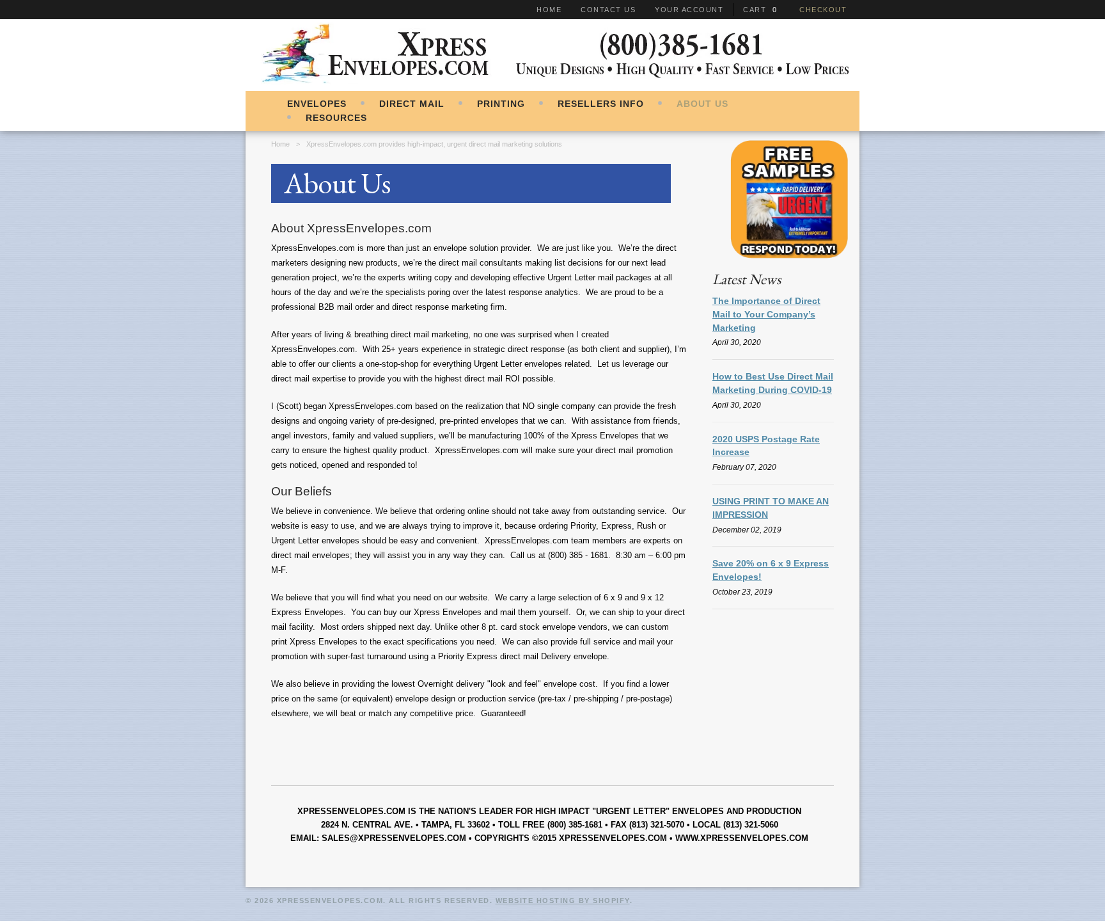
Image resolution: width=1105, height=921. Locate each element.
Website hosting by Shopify (563, 900)
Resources (336, 118)
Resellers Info (601, 104)
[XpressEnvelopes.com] (552, 83)
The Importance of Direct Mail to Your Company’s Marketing (766, 314)
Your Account (689, 9)
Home (549, 9)
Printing (501, 104)
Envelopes (317, 104)
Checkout (823, 9)
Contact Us (608, 9)
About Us (702, 104)
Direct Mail (411, 104)
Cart (754, 9)
